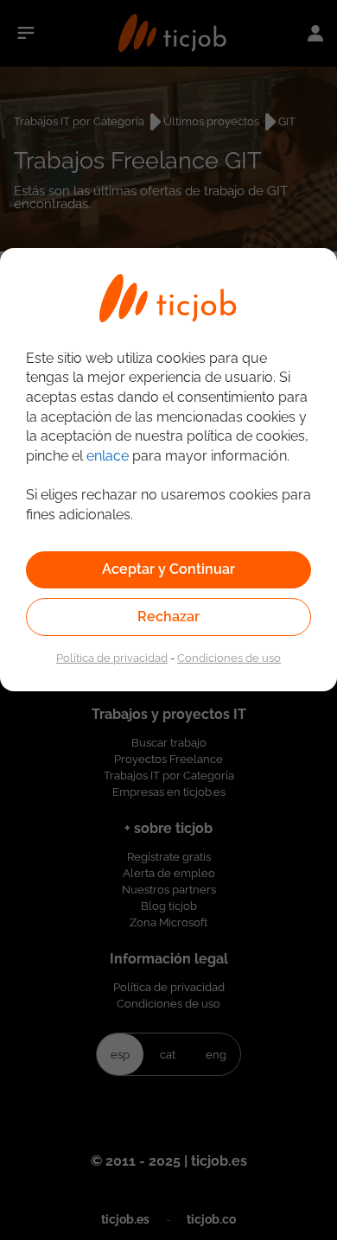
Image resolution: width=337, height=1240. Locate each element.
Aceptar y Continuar (168, 569)
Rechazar (168, 616)
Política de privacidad (112, 658)
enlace (107, 456)
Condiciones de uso (229, 658)
